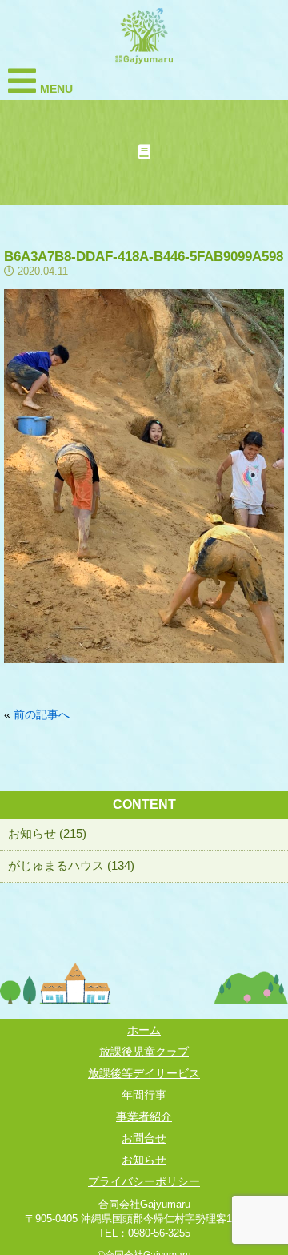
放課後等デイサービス (144, 1073)
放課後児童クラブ (144, 1051)
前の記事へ (42, 714)
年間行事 (144, 1094)
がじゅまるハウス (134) (71, 865)
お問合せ (144, 1138)
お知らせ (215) (47, 833)
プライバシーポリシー (144, 1181)
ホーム (144, 1030)
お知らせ (144, 1159)
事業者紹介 (144, 1116)
